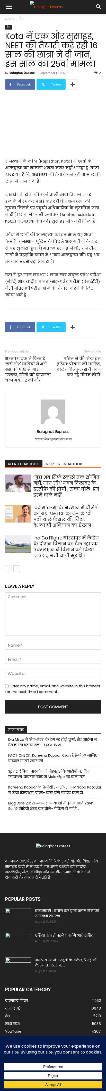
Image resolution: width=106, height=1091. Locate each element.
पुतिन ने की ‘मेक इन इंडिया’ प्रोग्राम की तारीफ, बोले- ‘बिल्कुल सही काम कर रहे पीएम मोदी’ (79, 366)
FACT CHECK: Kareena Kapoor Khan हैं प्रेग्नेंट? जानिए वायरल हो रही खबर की (52, 758)
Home (9, 19)
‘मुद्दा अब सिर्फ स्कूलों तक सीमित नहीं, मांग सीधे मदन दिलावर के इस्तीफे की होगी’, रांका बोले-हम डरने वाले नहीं (66, 486)
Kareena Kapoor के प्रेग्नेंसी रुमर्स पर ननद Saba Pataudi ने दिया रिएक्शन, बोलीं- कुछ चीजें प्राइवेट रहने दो (54, 790)
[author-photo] (53, 424)
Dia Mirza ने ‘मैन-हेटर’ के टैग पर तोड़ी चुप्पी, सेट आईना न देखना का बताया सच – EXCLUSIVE (52, 742)
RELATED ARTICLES (23, 464)
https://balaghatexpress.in (53, 439)
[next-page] (16, 568)
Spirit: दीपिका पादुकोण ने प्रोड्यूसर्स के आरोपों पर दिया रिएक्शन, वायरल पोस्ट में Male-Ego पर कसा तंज (49, 774)
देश (21, 19)
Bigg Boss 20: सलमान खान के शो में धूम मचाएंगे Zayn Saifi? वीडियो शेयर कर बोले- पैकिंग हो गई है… (50, 806)
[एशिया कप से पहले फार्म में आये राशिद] (18, 942)
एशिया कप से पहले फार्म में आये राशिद (64, 935)
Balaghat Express (22, 73)
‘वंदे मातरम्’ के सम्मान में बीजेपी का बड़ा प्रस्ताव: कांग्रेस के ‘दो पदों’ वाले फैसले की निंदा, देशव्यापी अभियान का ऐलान (66, 516)
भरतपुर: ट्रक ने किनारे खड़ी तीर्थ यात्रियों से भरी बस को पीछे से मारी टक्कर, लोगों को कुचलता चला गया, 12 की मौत (28, 369)
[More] (72, 84)
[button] (9, 7)
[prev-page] (8, 568)
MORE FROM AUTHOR (64, 464)
